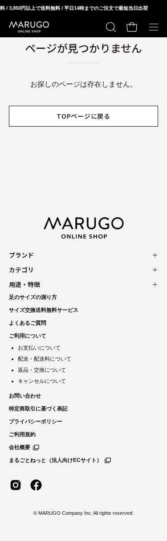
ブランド (21, 255)
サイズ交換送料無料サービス (43, 310)
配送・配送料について (44, 359)
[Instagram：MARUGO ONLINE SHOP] (15, 485)
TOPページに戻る (83, 115)
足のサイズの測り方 (33, 297)
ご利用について (27, 336)
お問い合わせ (25, 396)
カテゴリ (21, 269)
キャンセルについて (42, 381)
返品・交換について (42, 370)
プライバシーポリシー (35, 421)
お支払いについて (39, 348)
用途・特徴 (24, 284)
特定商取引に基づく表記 (38, 409)
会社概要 (19, 447)
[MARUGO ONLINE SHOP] (29, 27)
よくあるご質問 (27, 323)
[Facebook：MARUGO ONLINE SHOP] (36, 485)
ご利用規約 (22, 434)
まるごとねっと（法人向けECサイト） (55, 460)
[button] (110, 27)
